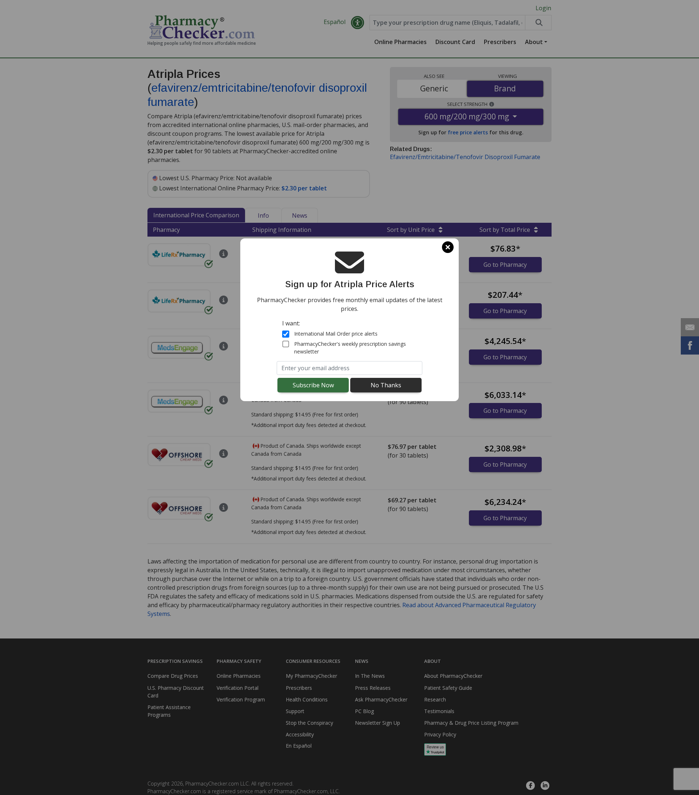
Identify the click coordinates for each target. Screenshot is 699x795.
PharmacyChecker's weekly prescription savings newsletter (350, 347)
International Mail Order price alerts (336, 333)
